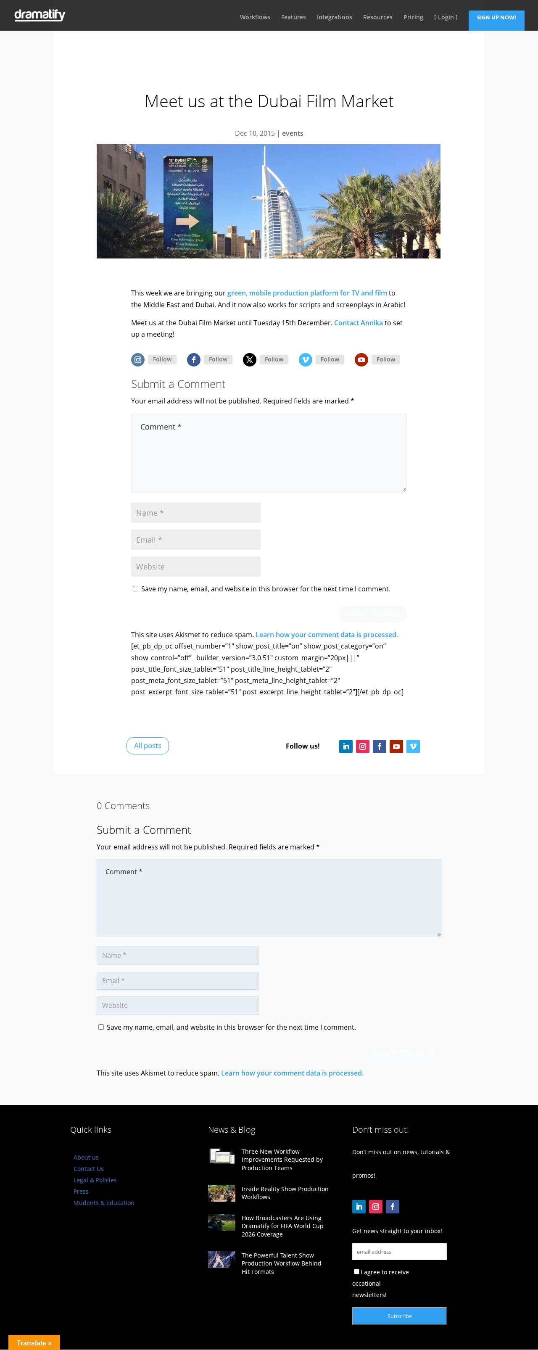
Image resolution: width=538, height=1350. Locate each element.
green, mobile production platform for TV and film (307, 293)
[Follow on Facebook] (193, 360)
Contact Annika (358, 322)
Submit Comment (373, 614)
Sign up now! (496, 17)
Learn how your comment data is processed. (327, 634)
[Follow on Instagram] (138, 360)
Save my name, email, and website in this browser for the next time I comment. (265, 588)
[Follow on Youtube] (361, 360)
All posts (147, 745)
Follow (162, 359)
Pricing (413, 17)
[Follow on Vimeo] (305, 360)
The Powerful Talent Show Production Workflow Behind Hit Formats (282, 1263)
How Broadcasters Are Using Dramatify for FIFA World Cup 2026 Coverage (283, 1226)
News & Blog (231, 1129)
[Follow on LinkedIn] (346, 746)
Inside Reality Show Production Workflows (285, 1193)
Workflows (255, 17)
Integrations (334, 17)
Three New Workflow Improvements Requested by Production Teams (282, 1159)
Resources (378, 17)
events (292, 133)
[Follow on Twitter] (249, 360)
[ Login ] (446, 17)
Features (293, 17)
